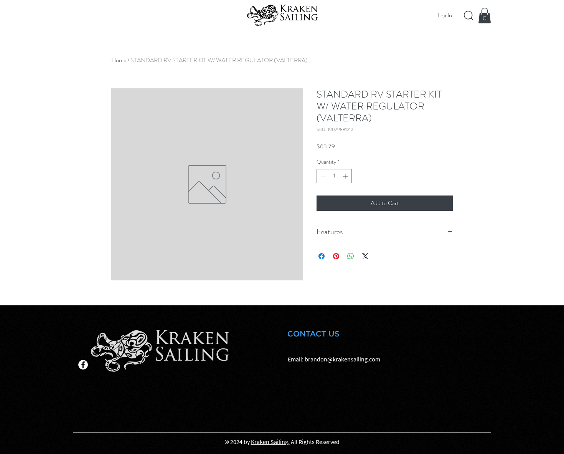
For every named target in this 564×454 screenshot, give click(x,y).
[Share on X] (365, 256)
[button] (484, 15)
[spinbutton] (334, 176)
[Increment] (346, 176)
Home (118, 60)
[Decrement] (322, 176)
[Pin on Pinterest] (336, 256)
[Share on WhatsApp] (350, 256)
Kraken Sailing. (270, 442)
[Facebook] (83, 364)
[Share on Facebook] (321, 256)
